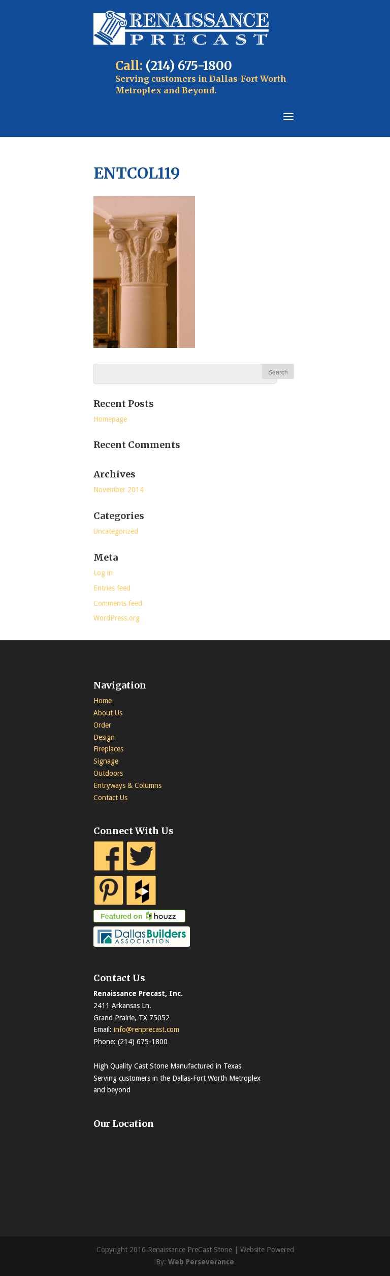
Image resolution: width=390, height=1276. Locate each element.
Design (104, 737)
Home (102, 701)
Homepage (110, 419)
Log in (103, 573)
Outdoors (108, 773)
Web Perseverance (201, 1262)
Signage (105, 761)
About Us (107, 713)
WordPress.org (116, 618)
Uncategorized (115, 531)
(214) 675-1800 (189, 66)
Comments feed (117, 603)
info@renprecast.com (146, 1029)
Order (102, 725)
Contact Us (110, 798)
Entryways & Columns (127, 785)
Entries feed (112, 588)
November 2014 (118, 490)
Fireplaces (108, 749)
